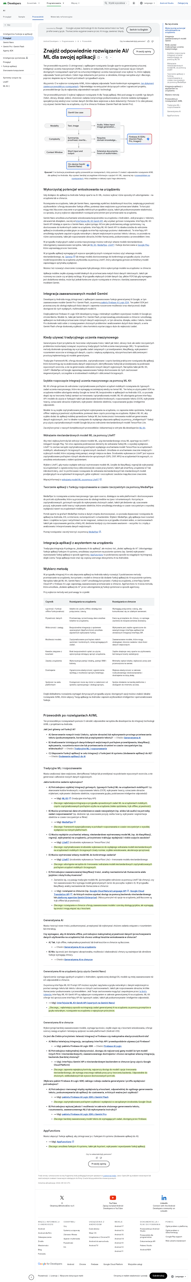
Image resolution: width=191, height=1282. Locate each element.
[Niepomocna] (152, 41)
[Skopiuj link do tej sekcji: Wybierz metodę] (70, 569)
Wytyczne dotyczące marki (71, 1276)
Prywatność (68, 1243)
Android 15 (119, 1234)
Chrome (82, 1264)
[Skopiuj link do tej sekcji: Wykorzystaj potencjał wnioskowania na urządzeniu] (122, 189)
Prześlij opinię (143, 51)
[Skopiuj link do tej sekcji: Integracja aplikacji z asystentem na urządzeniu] (115, 543)
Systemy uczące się (72, 1230)
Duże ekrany (94, 1229)
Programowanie (54, 3)
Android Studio (167, 3)
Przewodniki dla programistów (146, 1236)
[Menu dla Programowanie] (64, 3)
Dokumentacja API (147, 1241)
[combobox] (116, 3)
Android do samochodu (99, 1241)
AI (4, 10)
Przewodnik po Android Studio (149, 1230)
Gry (65, 1226)
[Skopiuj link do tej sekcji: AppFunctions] (62, 1131)
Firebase (94, 1264)
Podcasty (42, 1254)
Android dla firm (45, 1233)
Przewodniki (38, 17)
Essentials (32, 3)
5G (65, 1247)
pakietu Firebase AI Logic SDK (115, 302)
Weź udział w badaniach (176, 1241)
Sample (21, 17)
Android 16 (119, 1230)
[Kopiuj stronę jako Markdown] (106, 57)
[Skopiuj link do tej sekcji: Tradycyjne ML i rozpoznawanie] (84, 768)
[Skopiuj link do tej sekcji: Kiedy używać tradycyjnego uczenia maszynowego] (121, 337)
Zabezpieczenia (44, 1237)
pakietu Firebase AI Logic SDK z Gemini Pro (84, 1114)
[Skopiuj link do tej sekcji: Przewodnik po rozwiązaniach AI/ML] (100, 715)
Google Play (143, 245)
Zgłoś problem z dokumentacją (172, 1231)
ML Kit (93, 245)
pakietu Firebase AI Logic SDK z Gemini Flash (85, 1097)
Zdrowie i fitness (70, 1234)
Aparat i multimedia (72, 1239)
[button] (17, 46)
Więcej (74, 3)
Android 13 (119, 1243)
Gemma (69, 257)
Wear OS (92, 1233)
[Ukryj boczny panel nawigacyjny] (31, 1277)
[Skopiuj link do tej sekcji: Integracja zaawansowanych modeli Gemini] (110, 294)
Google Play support (174, 1236)
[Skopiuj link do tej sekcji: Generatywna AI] (65, 920)
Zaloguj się (183, 3)
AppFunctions (96, 555)
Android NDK (145, 1249)
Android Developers (50, 41)
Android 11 (119, 1251)
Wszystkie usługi (135, 1264)
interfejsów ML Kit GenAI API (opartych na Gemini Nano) (86, 1003)
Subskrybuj (158, 1275)
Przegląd (7, 17)
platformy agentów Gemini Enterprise (76, 897)
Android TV (93, 1245)
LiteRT (111, 245)
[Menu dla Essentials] (40, 3)
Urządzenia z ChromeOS (99, 1237)
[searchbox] (17, 25)
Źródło (41, 1241)
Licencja (54, 1276)
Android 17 (119, 1226)
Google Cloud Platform (113, 1264)
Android (41, 1229)
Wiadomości (43, 1245)
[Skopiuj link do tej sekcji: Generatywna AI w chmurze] (76, 1022)
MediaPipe (102, 245)
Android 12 (119, 1247)
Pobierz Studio (146, 1245)
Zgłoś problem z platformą (176, 1226)
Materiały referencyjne (61, 17)
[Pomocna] (148, 41)
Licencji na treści (109, 1176)
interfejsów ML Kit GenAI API (89, 221)
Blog (40, 1249)
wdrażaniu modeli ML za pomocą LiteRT (80, 479)
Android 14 (119, 1239)
